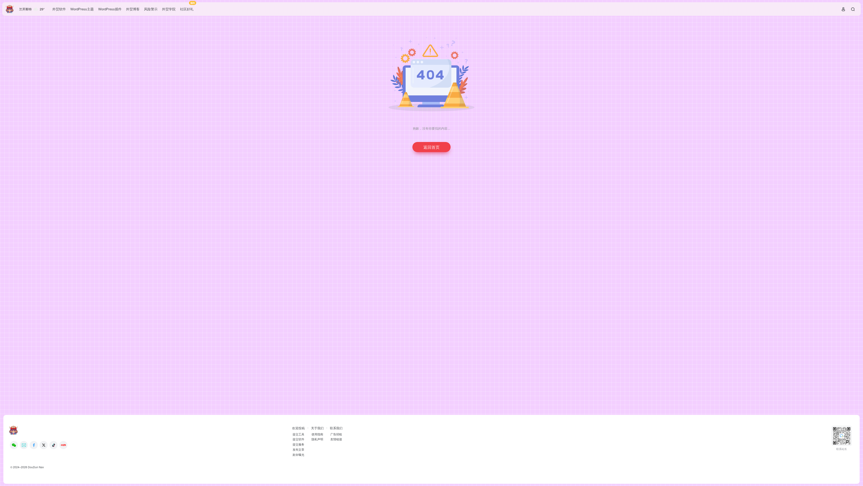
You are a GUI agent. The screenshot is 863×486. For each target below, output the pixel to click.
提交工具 (298, 434)
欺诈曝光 (298, 455)
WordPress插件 (110, 9)
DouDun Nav (36, 467)
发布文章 (298, 450)
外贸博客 (133, 9)
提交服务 (298, 444)
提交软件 (298, 439)
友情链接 (336, 439)
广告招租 (336, 434)
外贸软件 (59, 9)
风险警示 (151, 9)
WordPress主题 (82, 9)
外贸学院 (169, 9)
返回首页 (431, 147)
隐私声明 (317, 439)
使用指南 (317, 434)
